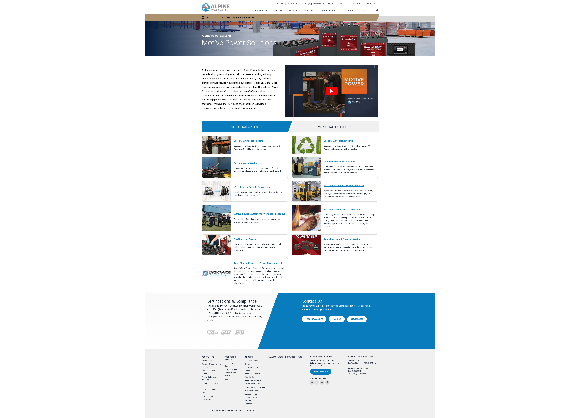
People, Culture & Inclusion (209, 378)
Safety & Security (251, 394)
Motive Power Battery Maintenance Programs (259, 214)
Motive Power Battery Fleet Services (344, 186)
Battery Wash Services (246, 163)
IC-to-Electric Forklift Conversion (252, 187)
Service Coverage (209, 360)
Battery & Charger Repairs (248, 141)
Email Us (336, 319)
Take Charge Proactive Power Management (258, 263)
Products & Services (286, 10)
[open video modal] (331, 91)
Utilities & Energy (251, 360)
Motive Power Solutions (243, 17)
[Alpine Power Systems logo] (216, 7)
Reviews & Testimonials (211, 364)
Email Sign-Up (321, 371)
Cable (227, 379)
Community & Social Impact (210, 385)
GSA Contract (207, 396)
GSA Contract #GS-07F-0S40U (365, 3)
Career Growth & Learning (208, 372)
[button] (247, 126)
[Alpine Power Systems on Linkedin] (312, 382)
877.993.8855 (293, 3)
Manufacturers (330, 10)
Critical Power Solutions (230, 365)
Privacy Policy (252, 410)
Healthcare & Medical (253, 380)
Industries (309, 10)
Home (209, 17)
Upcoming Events (209, 389)
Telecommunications (253, 373)
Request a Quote (314, 319)
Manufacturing (251, 403)
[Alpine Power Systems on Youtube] (316, 382)
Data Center (249, 377)
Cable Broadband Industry (252, 369)
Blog (366, 10)
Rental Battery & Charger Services (342, 239)
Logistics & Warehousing (255, 387)
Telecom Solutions (232, 369)
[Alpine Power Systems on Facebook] (327, 382)
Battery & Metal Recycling (338, 141)
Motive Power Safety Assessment (342, 209)
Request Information (338, 3)
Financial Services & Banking (253, 399)
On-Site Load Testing (245, 239)
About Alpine (261, 10)
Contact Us (206, 399)
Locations (279, 3)
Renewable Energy (252, 390)
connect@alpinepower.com (313, 3)
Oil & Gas (248, 364)
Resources (350, 10)
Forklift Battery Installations (339, 162)
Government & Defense (254, 383)
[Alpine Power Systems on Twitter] (322, 382)
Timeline (205, 392)
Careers (205, 367)
